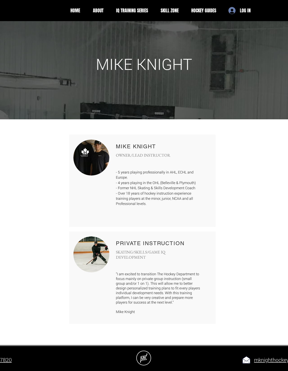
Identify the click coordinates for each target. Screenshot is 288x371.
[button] (98, 10)
